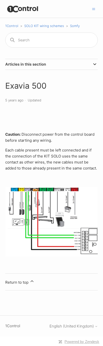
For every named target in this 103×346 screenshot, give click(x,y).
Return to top (17, 282)
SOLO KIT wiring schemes (44, 26)
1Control (11, 26)
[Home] (22, 9)
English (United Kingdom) (72, 326)
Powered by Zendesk (81, 341)
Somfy (75, 26)
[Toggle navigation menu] (93, 9)
